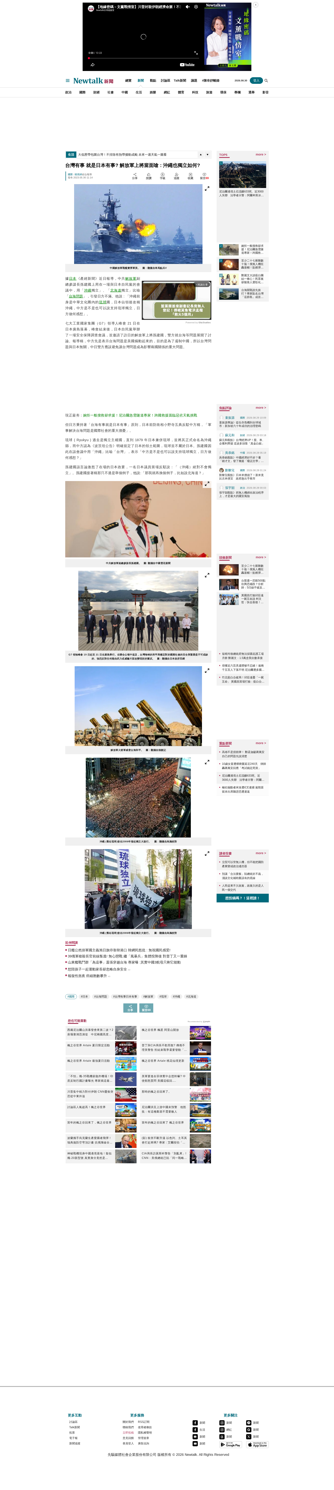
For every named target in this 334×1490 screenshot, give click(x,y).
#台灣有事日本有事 (125, 996)
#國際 (71, 996)
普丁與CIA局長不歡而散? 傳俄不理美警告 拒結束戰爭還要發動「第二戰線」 (164, 1048)
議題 (194, 80)
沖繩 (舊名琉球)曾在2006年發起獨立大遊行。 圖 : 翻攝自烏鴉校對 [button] (138, 841)
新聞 (141, 80)
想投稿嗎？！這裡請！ (242, 898)
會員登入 (128, 1443)
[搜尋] (266, 80)
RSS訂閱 (143, 1421)
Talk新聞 (180, 80)
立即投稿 (128, 1432)
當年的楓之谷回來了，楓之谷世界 (89, 1122)
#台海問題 (100, 996)
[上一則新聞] (201, 154)
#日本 (84, 996)
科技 (195, 92)
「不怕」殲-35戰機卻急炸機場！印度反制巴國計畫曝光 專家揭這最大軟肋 (90, 1079)
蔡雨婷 (78, 174)
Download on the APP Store (257, 1444)
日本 (73, 278)
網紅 (167, 92)
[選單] (67, 80)
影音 (266, 92)
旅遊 (209, 92)
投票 (72, 1432)
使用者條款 (145, 1427)
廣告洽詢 (143, 1443)
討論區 (165, 80)
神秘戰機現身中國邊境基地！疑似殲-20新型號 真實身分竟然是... (89, 1155)
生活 (139, 92)
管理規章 (143, 1438)
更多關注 (231, 1415)
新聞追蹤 (74, 1443)
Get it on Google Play (230, 1444)
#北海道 (191, 996)
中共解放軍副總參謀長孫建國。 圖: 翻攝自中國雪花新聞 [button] (138, 563)
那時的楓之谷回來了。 (156, 1091)
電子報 (73, 1438)
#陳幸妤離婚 (210, 80)
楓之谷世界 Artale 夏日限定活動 (88, 1045)
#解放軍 (148, 996)
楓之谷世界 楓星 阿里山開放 (160, 1029)
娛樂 (153, 92)
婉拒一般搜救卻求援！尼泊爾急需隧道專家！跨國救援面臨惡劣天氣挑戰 (140, 415)
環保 (223, 92)
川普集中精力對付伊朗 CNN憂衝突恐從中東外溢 (90, 1094)
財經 (96, 92)
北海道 (116, 290)
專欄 (237, 92)
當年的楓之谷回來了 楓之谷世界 (163, 1122)
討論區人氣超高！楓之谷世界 (86, 1107)
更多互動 (75, 1415)
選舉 (251, 92)
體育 (181, 92)
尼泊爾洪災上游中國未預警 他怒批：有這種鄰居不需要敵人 (164, 1109)
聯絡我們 (128, 1427)
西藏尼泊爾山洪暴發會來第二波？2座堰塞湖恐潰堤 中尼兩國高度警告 (90, 1032)
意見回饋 (128, 1438)
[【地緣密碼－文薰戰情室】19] (227, 37)
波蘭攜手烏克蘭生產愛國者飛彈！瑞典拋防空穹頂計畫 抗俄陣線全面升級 (90, 1141)
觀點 (153, 80)
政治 (68, 92)
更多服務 (137, 1415)
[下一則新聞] (207, 154)
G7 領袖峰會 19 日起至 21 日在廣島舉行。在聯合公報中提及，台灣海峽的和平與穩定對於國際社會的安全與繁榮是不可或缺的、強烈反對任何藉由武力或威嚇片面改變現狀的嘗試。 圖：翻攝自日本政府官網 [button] (138, 656)
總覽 (128, 80)
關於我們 (128, 1421)
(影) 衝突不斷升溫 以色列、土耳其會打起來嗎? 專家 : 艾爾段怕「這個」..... (164, 1141)
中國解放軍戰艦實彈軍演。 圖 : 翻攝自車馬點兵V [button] (138, 268)
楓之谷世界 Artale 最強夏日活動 (88, 1060)
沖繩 (88, 290)
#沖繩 (176, 996)
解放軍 (131, 278)
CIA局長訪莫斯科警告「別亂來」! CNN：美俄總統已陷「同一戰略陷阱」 (164, 1156)
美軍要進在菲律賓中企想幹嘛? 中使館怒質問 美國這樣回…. (164, 1078)
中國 (125, 92)
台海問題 (76, 296)
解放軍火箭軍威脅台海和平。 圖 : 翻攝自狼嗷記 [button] (138, 750)
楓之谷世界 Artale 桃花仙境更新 (163, 1060)
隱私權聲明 (145, 1432)
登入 (256, 80)
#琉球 (163, 996)
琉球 (102, 302)
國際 (82, 92)
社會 (111, 92)
